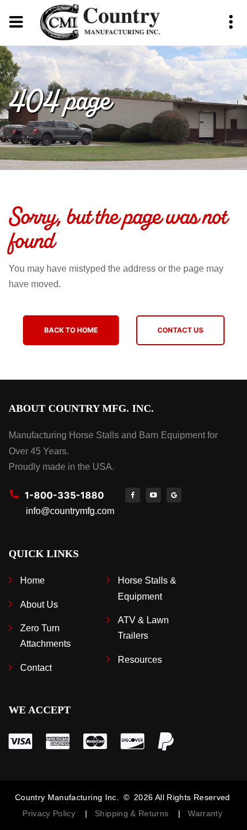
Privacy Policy (50, 813)
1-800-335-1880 (64, 495)
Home (32, 580)
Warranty (205, 813)
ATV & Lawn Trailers (143, 627)
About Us (39, 604)
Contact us (180, 330)
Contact (36, 668)
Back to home (71, 330)
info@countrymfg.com (70, 511)
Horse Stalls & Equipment (147, 588)
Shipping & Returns (134, 813)
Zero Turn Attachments (45, 635)
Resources (140, 660)
